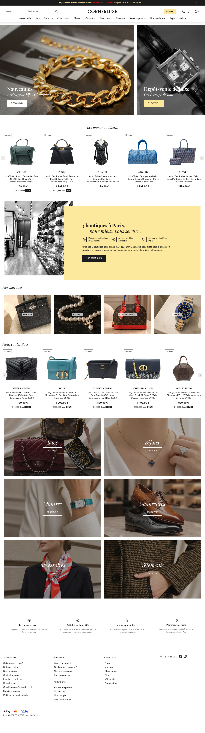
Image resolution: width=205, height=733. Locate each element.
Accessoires (111, 683)
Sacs (107, 663)
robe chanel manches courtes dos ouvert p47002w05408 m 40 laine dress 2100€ (102, 180)
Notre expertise (10, 667)
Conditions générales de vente (18, 687)
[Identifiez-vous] (190, 11)
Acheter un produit (63, 687)
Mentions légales (11, 691)
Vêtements (110, 679)
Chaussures (111, 671)
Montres (109, 667)
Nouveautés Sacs (15, 344)
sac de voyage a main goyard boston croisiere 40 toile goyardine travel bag (143, 179)
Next (200, 375)
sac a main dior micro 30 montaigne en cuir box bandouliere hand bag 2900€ (62, 395)
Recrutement (9, 683)
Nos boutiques (94, 258)
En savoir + (154, 103)
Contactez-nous (11, 675)
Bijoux (108, 675)
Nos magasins (10, 671)
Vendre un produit (62, 663)
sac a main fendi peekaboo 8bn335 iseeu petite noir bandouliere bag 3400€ (61, 179)
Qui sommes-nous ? (13, 663)
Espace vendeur (62, 675)
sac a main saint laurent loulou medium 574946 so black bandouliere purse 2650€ (21, 395)
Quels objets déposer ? (65, 667)
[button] (196, 11)
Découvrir (17, 103)
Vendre (169, 11)
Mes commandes (62, 699)
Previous (5, 375)
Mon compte (60, 695)
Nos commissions (63, 671)
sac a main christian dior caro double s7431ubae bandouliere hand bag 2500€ (102, 395)
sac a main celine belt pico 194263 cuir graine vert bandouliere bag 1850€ (21, 179)
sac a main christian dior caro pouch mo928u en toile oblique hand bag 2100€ (143, 395)
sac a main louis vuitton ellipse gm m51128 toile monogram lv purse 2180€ (183, 395)
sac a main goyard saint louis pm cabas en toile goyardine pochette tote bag (184, 179)
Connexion (59, 691)
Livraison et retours (12, 679)
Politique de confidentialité (15, 695)
